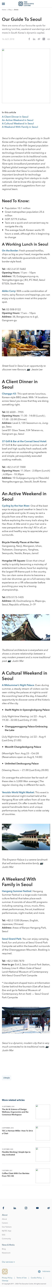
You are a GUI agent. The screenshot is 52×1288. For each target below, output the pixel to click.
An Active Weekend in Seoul (17, 120)
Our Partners (6, 1227)
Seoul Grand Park (11, 939)
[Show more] (3, 4)
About (4, 1219)
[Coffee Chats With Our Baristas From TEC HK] (43, 1176)
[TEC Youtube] (37, 1208)
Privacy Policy (7, 1277)
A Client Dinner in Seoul (15, 117)
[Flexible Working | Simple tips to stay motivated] (43, 1154)
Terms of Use (22, 1277)
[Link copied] (48, 39)
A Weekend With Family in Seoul (20, 127)
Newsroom (6, 1252)
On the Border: (10, 251)
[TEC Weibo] (48, 1208)
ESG (3, 1234)
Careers (5, 1223)
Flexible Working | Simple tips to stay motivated (16, 1153)
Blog (10, 10)
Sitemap (5, 1280)
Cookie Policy (36, 1277)
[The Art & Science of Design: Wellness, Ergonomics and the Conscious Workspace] (43, 1112)
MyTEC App (6, 1230)
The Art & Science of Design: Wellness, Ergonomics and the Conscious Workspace (15, 1112)
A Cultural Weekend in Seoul (18, 123)
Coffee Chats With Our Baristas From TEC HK (15, 1174)
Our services (7, 1262)
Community (6, 1238)
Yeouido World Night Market (18, 792)
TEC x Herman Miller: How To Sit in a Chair (17, 1132)
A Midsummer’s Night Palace (18, 685)
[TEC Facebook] (3, 1208)
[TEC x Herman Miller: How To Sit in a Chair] (43, 1133)
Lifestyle (6, 1077)
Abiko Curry (8, 291)
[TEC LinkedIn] (14, 1208)
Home (4, 10)
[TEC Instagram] (26, 1208)
